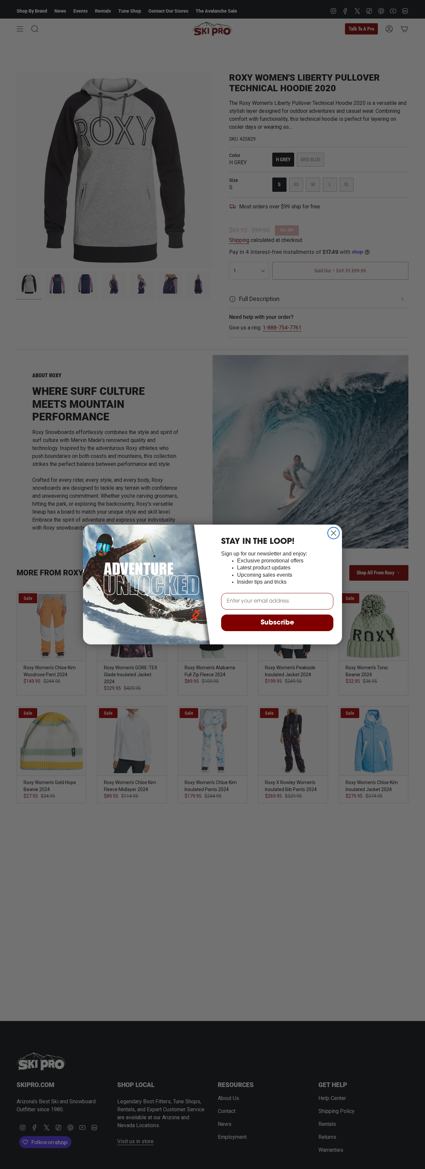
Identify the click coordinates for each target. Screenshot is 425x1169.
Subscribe (277, 623)
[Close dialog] (333, 533)
